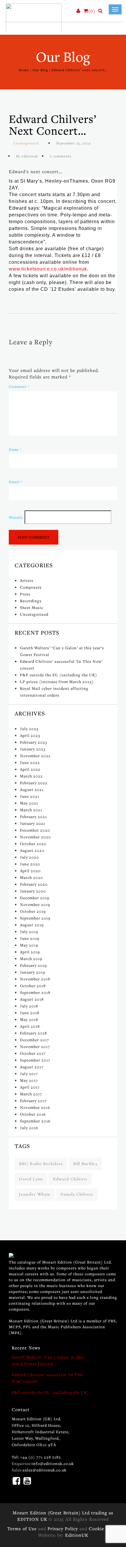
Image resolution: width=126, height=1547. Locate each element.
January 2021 (32, 823)
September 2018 (35, 992)
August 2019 (32, 924)
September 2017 (35, 1060)
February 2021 (33, 816)
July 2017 (29, 1073)
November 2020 (35, 837)
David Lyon (31, 1179)
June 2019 (29, 938)
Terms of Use (22, 1528)
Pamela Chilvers (77, 1194)
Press (25, 594)
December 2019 (34, 897)
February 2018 (33, 1033)
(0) (91, 11)
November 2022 (35, 755)
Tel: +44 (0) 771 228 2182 (36, 1457)
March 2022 (31, 776)
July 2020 (29, 857)
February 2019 (33, 965)
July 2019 (29, 931)
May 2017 (29, 1080)
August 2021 (32, 789)
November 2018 (35, 979)
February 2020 (34, 884)
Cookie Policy (104, 1528)
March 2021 (31, 809)
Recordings (31, 600)
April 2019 (30, 951)
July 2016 (29, 1127)
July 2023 (29, 728)
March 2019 (31, 958)
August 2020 (32, 850)
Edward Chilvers (70, 1179)
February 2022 (33, 782)
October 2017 (33, 1053)
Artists (26, 580)
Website (16, 517)
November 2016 (35, 1107)
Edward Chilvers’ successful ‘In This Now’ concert (47, 1378)
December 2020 (35, 830)
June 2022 (30, 762)
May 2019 (29, 945)
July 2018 (29, 1006)
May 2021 (29, 803)
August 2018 (32, 999)
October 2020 (33, 843)
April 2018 (30, 1026)
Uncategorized (26, 143)
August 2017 (32, 1066)
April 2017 (30, 1087)
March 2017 (31, 1094)
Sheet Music (31, 607)
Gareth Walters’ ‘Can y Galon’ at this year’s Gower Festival (48, 1360)
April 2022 (30, 769)
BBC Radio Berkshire (41, 1163)
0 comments (60, 156)
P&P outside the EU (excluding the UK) (58, 674)
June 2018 (29, 1012)
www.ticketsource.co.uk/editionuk (48, 268)
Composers (31, 587)
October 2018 (33, 985)
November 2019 (35, 904)
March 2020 (31, 877)
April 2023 (30, 735)
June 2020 (30, 864)
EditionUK (76, 1535)
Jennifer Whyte (34, 1194)
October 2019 (33, 911)
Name (15, 449)
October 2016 (33, 1114)
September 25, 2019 (73, 143)
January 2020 (33, 891)
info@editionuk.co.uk (53, 1463)
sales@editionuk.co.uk (45, 1470)
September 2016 (35, 1121)
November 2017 (35, 1046)
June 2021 (29, 796)
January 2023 (32, 749)
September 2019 (35, 918)
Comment (19, 386)
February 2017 (33, 1100)
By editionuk (27, 156)
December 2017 (34, 1039)
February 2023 (33, 742)
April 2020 (30, 870)
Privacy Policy (62, 1528)
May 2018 (29, 1019)
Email (15, 482)
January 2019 (32, 972)
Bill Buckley (85, 1163)
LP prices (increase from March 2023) (57, 681)
